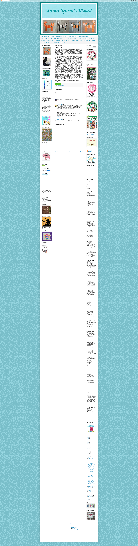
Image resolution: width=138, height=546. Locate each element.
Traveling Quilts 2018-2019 (73, 36)
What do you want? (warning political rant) (91, 469)
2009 (88, 456)
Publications (73, 40)
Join (70, 528)
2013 (88, 451)
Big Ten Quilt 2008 (91, 476)
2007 (88, 498)
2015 (88, 448)
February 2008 (90, 495)
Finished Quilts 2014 (82, 38)
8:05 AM (58, 109)
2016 (88, 447)
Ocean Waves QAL (87, 40)
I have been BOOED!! (91, 462)
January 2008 (90, 496)
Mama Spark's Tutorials (59, 40)
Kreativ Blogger (90, 480)
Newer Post (56, 151)
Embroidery (93, 40)
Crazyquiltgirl (90, 150)
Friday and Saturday (91, 477)
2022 (88, 439)
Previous (74, 528)
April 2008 (89, 492)
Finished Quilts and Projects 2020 (46, 42)
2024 (88, 437)
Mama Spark (59, 85)
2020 (88, 442)
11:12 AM (58, 116)
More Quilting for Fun (74, 527)
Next (77, 528)
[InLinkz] (70, 523)
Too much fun (90, 472)
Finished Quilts (66, 40)
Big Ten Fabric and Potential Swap (91, 482)
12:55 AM (58, 101)
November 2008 (90, 459)
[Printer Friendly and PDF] (58, 84)
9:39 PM (58, 95)
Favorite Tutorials (79, 40)
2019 (88, 443)
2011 (88, 453)
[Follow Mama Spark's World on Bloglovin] (45, 175)
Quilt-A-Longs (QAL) (49, 40)
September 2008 (90, 486)
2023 (88, 438)
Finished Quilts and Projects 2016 (59, 38)
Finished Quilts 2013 (90, 38)
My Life (58, 86)
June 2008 (90, 490)
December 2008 (90, 458)
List (72, 528)
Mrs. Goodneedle (59, 104)
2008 (88, 457)
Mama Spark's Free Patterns (49, 36)
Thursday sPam (90, 463)
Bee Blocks (43, 40)
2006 (88, 499)
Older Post (81, 151)
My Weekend (90, 475)
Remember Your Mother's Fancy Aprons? (92, 471)
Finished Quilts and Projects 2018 (84, 36)
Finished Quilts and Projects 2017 (46, 38)
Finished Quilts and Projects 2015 (71, 38)
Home (42, 36)
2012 (88, 452)
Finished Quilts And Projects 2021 (59, 42)
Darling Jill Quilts (59, 119)
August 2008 (90, 487)
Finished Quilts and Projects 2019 (61, 36)
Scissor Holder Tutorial (91, 483)
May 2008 (89, 491)
